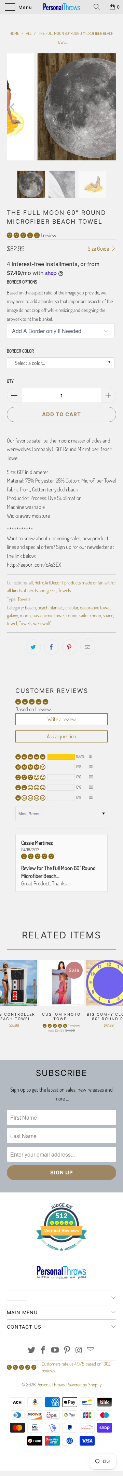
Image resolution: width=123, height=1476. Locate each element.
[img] (61, 856)
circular (71, 607)
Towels (64, 590)
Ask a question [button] (61, 736)
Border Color (20, 351)
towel (12, 623)
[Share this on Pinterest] (69, 647)
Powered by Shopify (84, 1384)
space (108, 615)
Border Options (22, 282)
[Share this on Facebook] (51, 647)
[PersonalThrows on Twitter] (31, 1350)
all (31, 582)
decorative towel (95, 607)
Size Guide (99, 248)
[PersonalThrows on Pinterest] (67, 1350)
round (72, 615)
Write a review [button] (61, 719)
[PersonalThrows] (61, 7)
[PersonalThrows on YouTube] (55, 1350)
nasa (36, 615)
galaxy (12, 615)
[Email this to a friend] (87, 647)
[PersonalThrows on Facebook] (43, 1350)
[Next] (110, 106)
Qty (10, 381)
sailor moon (90, 615)
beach (30, 607)
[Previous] (13, 106)
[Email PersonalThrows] (91, 1350)
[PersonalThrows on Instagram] (79, 1350)
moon (25, 615)
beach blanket (50, 607)
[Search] (99, 7)
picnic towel (53, 615)
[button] (23, 235)
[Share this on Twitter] (33, 647)
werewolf (42, 623)
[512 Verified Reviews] (61, 1254)
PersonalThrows (51, 1384)
